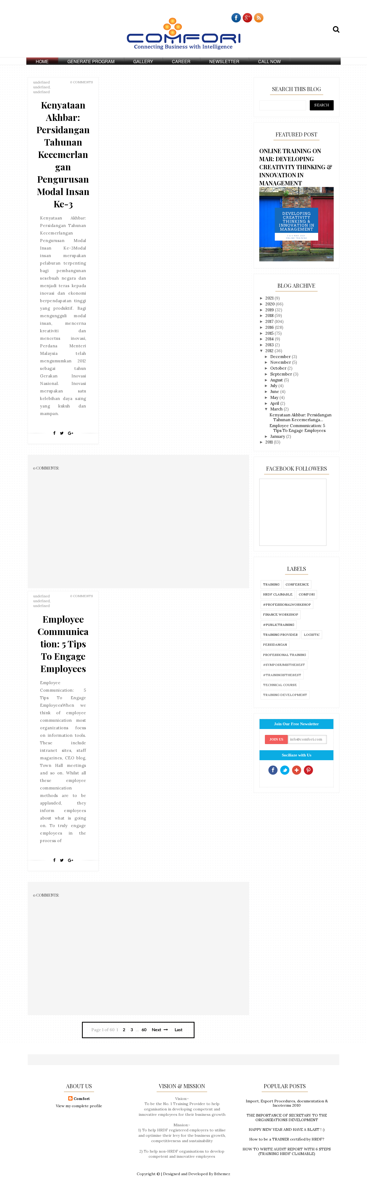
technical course (280, 685)
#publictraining (278, 625)
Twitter (284, 770)
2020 (270, 303)
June (275, 391)
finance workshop (280, 614)
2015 (270, 333)
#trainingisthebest (282, 675)
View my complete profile (79, 1105)
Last (178, 1030)
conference (297, 584)
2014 (270, 338)
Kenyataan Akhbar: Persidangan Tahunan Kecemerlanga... (300, 417)
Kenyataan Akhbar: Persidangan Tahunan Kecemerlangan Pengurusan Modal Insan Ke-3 (63, 154)
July (274, 385)
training (271, 584)
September (281, 374)
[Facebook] (54, 433)
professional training (284, 655)
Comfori (82, 1098)
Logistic (312, 635)
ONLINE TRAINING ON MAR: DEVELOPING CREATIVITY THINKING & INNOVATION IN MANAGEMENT (295, 167)
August (277, 380)
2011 (269, 442)
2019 (270, 309)
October (278, 368)
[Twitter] (62, 433)
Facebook (273, 770)
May (274, 397)
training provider (280, 635)
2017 (270, 321)
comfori (307, 594)
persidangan (275, 645)
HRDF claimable (278, 594)
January (278, 436)
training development (285, 695)
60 (144, 1030)
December (281, 356)
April (275, 403)
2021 (270, 298)
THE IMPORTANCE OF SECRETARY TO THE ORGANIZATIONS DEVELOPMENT (287, 1117)
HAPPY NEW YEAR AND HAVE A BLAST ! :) (287, 1129)
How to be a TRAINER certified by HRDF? (286, 1139)
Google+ (296, 770)
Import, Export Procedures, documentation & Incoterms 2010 (287, 1103)
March (277, 409)
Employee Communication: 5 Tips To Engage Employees (63, 643)
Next (157, 1030)
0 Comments (81, 82)
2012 (270, 350)
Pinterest (308, 770)
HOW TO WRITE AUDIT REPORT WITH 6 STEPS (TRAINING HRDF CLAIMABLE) (287, 1151)
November (281, 362)
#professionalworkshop (287, 604)
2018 (270, 315)
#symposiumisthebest (284, 665)
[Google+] (70, 433)
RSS (320, 770)
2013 (270, 344)
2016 (270, 327)
